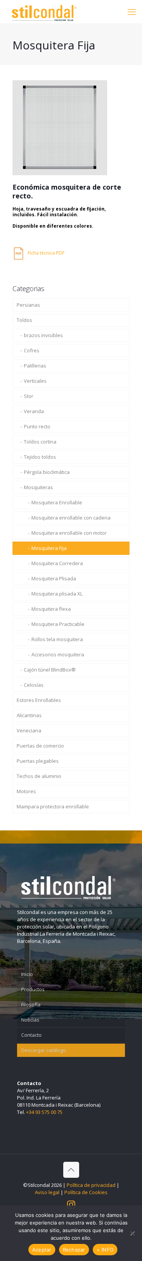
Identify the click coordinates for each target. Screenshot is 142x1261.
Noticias (30, 1019)
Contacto (31, 1034)
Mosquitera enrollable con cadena (71, 517)
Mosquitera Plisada (53, 578)
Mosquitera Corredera (57, 563)
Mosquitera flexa (51, 608)
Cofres (31, 350)
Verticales (35, 380)
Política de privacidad (91, 1185)
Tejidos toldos (40, 456)
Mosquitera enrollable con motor (69, 532)
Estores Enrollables (39, 700)
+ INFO (105, 1250)
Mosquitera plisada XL (57, 593)
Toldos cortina (40, 441)
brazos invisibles (43, 335)
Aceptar (41, 1250)
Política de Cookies (86, 1192)
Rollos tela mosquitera (57, 639)
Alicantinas (29, 715)
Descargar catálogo (43, 1050)
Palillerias (35, 365)
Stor (28, 396)
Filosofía (31, 1004)
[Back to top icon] (71, 1170)
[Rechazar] (132, 1233)
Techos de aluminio (39, 776)
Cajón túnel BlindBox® (50, 669)
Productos (33, 989)
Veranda (34, 411)
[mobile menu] (131, 11)
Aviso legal (47, 1192)
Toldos (24, 320)
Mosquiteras (38, 487)
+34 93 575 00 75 (44, 1112)
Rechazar (74, 1250)
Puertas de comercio (40, 745)
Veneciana (29, 730)
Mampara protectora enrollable (53, 806)
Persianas (28, 304)
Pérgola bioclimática (47, 472)
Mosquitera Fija (49, 548)
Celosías (34, 684)
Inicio (27, 974)
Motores (26, 791)
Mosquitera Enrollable (56, 502)
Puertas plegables (38, 760)
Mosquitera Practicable (57, 624)
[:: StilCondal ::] (44, 11)
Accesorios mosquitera (57, 654)
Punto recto (37, 426)
